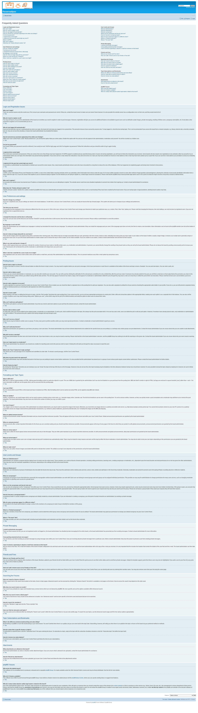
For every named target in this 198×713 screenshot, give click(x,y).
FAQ (182, 18)
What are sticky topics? (9, 97)
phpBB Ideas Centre (77, 678)
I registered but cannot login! (10, 36)
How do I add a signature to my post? (12, 66)
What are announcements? (10, 95)
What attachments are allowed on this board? (112, 81)
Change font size (193, 15)
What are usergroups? (106, 32)
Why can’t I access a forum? (10, 73)
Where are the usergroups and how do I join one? (113, 33)
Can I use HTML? (7, 89)
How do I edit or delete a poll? (10, 71)
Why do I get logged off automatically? (12, 32)
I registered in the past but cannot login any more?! (15, 38)
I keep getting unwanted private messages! (111, 47)
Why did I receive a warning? (10, 76)
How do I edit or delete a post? (10, 65)
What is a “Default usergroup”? (108, 38)
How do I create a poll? (9, 68)
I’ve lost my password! (8, 35)
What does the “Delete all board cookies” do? (14, 43)
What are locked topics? (9, 99)
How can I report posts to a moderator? (13, 77)
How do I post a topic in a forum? (11, 63)
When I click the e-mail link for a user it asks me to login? (17, 58)
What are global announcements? (11, 94)
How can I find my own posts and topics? (111, 67)
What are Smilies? (7, 91)
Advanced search (190, 7)
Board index (8, 15)
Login (193, 18)
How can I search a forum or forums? (110, 61)
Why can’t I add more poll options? (11, 69)
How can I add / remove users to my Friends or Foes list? (115, 55)
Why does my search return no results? (111, 62)
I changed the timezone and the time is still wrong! (15, 51)
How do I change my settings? (10, 48)
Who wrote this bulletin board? (108, 88)
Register (188, 18)
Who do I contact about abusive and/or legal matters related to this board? (119, 91)
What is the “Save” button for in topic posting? (14, 79)
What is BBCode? (7, 88)
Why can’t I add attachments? (10, 74)
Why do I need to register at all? (11, 30)
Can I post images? (8, 92)
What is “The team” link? (107, 39)
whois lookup (118, 685)
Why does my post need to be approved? (13, 81)
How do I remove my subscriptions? (110, 76)
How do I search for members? (109, 65)
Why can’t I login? (7, 28)
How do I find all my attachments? (109, 83)
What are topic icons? (8, 100)
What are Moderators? (106, 30)
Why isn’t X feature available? (108, 90)
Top (6, 114)
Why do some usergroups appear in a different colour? (114, 36)
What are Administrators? (107, 28)
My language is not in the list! (10, 53)
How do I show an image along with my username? (15, 54)
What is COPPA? (7, 39)
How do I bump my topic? (9, 82)
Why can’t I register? (8, 41)
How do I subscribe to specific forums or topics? (113, 74)
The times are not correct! (9, 50)
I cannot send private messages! (109, 45)
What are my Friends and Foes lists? (110, 54)
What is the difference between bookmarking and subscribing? (116, 72)
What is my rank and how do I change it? (13, 56)
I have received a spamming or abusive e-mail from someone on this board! (120, 48)
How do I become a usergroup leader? (110, 35)
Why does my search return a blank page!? (112, 64)
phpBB (93, 702)
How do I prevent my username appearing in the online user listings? (20, 33)
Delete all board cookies (174, 699)
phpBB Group (49, 670)
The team (164, 699)
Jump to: (167, 695)
